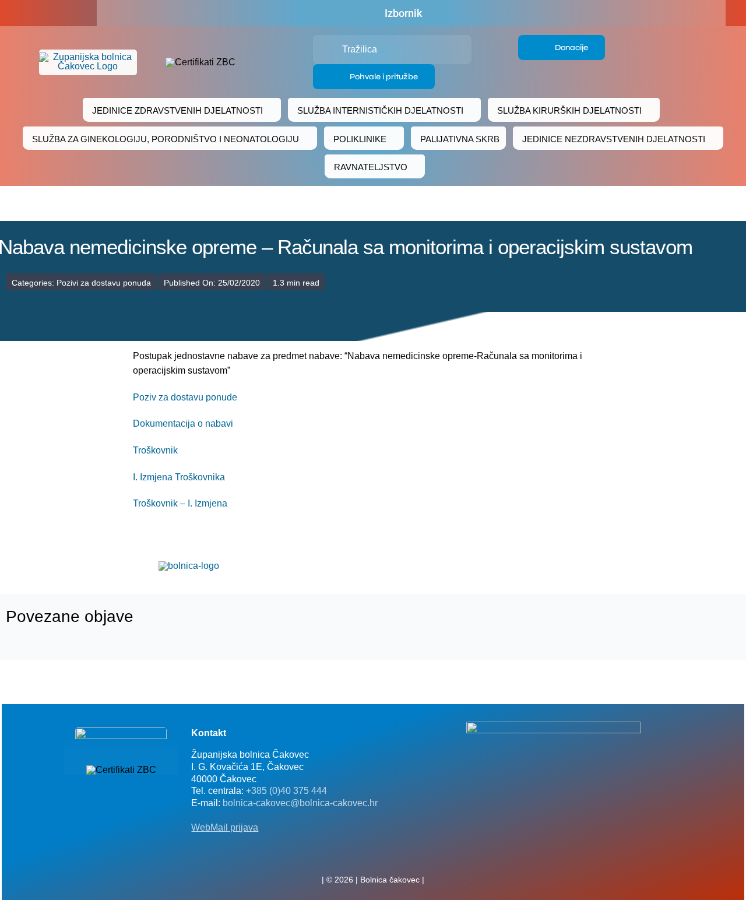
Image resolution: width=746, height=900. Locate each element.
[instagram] (391, 854)
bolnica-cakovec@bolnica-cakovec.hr (300, 803)
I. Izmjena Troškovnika (179, 477)
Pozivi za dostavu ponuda (104, 282)
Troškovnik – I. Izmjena (180, 503)
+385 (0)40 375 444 (286, 791)
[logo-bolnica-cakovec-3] (189, 566)
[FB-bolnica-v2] (553, 726)
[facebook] (36, 13)
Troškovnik (155, 450)
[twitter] (373, 854)
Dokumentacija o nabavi (183, 423)
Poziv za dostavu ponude (185, 397)
